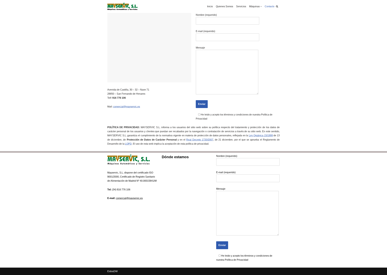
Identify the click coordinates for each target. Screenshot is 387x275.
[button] (277, 6)
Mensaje (200, 47)
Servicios (241, 6)
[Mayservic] (122, 6)
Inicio (210, 6)
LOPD (128, 143)
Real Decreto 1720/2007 (199, 139)
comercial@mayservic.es (126, 106)
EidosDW (112, 271)
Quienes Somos (224, 6)
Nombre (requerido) (206, 15)
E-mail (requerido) (205, 31)
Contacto (269, 6)
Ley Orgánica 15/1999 (261, 135)
